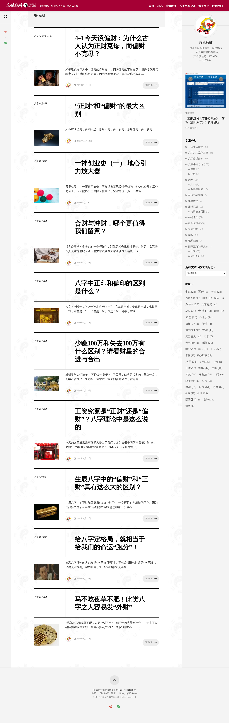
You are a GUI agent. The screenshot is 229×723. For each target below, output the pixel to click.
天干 (209, 336)
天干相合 (192, 342)
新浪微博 (109, 690)
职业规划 (192, 380)
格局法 (205, 361)
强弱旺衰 (204, 355)
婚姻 (207, 342)
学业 (190, 349)
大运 (207, 330)
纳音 (219, 374)
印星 (219, 311)
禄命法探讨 (194, 223)
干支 (193, 251)
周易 (190, 179)
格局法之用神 (198, 211)
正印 (218, 361)
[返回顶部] (114, 680)
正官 (190, 368)
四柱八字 (192, 323)
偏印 (219, 298)
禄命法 (205, 374)
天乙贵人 (193, 336)
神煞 (190, 374)
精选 (160, 6)
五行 (203, 291)
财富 (207, 380)
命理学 (205, 317)
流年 (203, 368)
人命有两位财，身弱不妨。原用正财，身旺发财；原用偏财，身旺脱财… (110, 129)
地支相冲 (192, 330)
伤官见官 (192, 298)
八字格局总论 (40, 477)
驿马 (190, 406)
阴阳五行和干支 (197, 246)
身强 (190, 393)
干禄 (190, 355)
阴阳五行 (195, 256)
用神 (216, 368)
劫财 (190, 310)
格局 (191, 361)
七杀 (190, 291)
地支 (207, 323)
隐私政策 (131, 690)
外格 (193, 173)
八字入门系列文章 (43, 36)
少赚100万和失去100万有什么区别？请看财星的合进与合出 (110, 351)
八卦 (193, 184)
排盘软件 (171, 6)
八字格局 (209, 304)
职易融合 (193, 240)
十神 (205, 310)
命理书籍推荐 (195, 195)
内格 (193, 169)
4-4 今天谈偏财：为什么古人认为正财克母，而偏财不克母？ (111, 45)
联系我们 (217, 6)
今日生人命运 (195, 147)
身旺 (202, 393)
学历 (203, 349)
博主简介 (203, 6)
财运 (218, 387)
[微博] (5, 32)
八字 (192, 304)
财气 (204, 387)
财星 (190, 387)
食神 (208, 399)
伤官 (216, 291)
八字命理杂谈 (187, 6)
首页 (151, 6)
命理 (191, 317)
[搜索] (5, 17)
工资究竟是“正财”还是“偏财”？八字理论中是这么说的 (111, 419)
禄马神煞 (193, 229)
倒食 (207, 298)
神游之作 (193, 217)
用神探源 (193, 206)
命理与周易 (197, 189)
